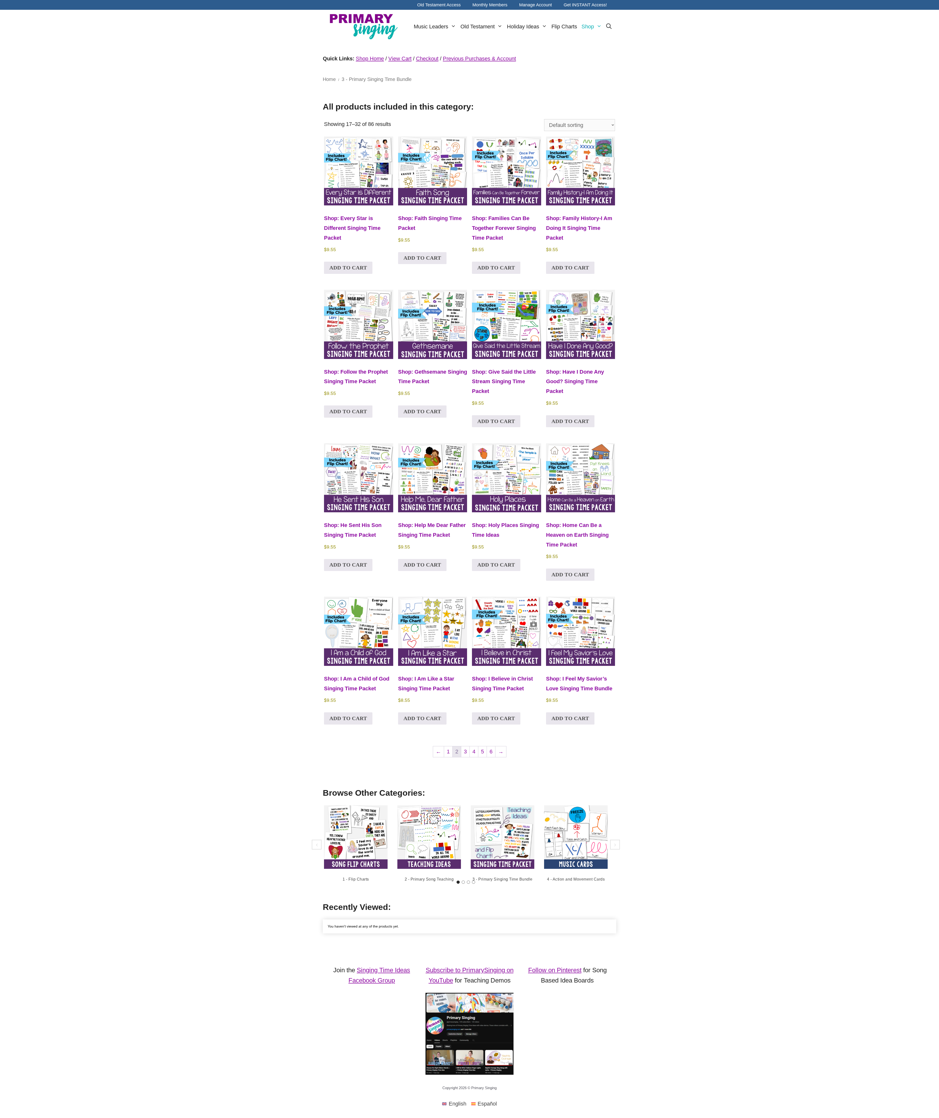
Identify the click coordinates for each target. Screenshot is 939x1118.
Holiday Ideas (523, 26)
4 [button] (473, 882)
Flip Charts (564, 26)
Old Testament (477, 26)
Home (329, 79)
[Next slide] (615, 845)
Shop (587, 26)
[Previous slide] (317, 845)
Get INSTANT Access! (585, 4)
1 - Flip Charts (356, 879)
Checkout (427, 59)
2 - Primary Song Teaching (429, 879)
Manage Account (535, 4)
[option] (355, 844)
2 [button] (463, 882)
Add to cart (348, 268)
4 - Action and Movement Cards (576, 879)
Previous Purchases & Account (479, 59)
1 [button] (458, 882)
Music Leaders (431, 26)
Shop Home (370, 59)
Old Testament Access (439, 4)
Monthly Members (489, 4)
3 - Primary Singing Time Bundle (502, 879)
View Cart (400, 59)
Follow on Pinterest (554, 970)
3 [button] (468, 882)
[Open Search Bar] (609, 27)
